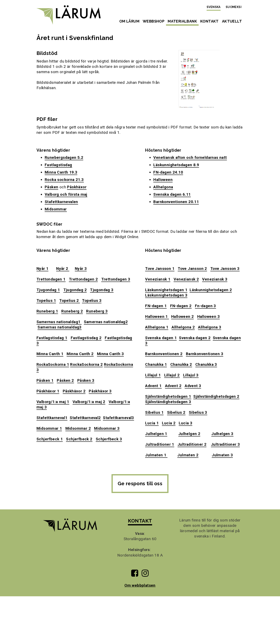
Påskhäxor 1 (47, 391)
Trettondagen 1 (51, 279)
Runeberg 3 (97, 311)
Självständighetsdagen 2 (216, 396)
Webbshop (153, 21)
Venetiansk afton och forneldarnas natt (190, 157)
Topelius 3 (91, 300)
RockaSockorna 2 (86, 364)
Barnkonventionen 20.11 (176, 201)
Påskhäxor (77, 187)
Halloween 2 (182, 316)
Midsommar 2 (78, 428)
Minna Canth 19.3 (61, 172)
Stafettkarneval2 (85, 417)
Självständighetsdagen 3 (168, 401)
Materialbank (182, 21)
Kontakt (209, 21)
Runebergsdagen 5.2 (64, 157)
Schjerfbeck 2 (79, 439)
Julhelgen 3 (222, 433)
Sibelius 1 (154, 412)
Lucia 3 (185, 423)
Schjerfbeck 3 (109, 439)
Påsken (51, 187)
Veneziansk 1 (157, 279)
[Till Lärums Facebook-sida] (134, 574)
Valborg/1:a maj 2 (89, 401)
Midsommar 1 (49, 428)
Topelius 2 (69, 300)
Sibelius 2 (176, 412)
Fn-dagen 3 (205, 305)
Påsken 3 (85, 380)
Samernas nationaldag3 (59, 327)
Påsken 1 (44, 380)
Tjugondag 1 (48, 289)
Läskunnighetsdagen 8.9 (176, 164)
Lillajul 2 (172, 375)
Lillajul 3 (191, 375)
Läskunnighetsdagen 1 (166, 289)
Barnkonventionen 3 (204, 353)
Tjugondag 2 (75, 289)
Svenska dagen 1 (161, 337)
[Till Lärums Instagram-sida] (145, 574)
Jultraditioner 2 (192, 444)
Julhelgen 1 (156, 433)
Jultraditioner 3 (225, 444)
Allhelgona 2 (183, 327)
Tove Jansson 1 (159, 268)
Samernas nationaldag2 (106, 321)
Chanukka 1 (156, 364)
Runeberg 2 (72, 311)
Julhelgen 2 (189, 433)
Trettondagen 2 (83, 279)
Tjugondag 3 (101, 289)
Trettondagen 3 (115, 279)
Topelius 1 (46, 300)
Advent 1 (153, 385)
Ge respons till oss (140, 483)
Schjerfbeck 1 (49, 439)
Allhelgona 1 (156, 327)
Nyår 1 (42, 268)
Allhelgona (163, 187)
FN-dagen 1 (156, 305)
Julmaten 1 (156, 455)
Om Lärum (129, 21)
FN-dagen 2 (181, 305)
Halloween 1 (157, 316)
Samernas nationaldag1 (59, 321)
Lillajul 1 (153, 375)
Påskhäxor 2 (74, 391)
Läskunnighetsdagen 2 (211, 289)
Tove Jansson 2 (192, 268)
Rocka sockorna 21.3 (64, 179)
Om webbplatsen (140, 585)
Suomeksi (233, 7)
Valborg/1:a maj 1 (52, 401)
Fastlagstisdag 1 (51, 337)
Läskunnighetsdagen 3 (166, 295)
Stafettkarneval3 (118, 417)
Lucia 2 (168, 423)
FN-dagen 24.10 (168, 172)
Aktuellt (232, 21)
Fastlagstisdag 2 (86, 337)
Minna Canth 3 (110, 353)
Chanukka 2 (181, 364)
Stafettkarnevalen (61, 201)
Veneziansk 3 (214, 279)
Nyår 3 (81, 268)
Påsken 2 (65, 380)
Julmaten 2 (187, 455)
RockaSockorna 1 (52, 364)
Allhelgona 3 (209, 327)
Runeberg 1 (47, 311)
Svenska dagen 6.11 (172, 194)
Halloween (163, 179)
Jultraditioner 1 (159, 444)
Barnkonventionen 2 (163, 353)
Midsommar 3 (107, 428)
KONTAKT (140, 521)
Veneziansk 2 (186, 279)
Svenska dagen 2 (195, 337)
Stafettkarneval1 (51, 417)
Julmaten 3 (222, 455)
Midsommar (56, 209)
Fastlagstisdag (58, 164)
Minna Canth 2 (80, 353)
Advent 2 (173, 385)
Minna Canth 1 (49, 353)
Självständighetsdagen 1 (168, 396)
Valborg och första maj (66, 194)
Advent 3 (193, 385)
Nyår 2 (62, 268)
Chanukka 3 (206, 364)
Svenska (214, 7)
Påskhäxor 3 (100, 391)
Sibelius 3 (198, 412)
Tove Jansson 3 (225, 268)
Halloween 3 (208, 316)
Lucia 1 (152, 423)
